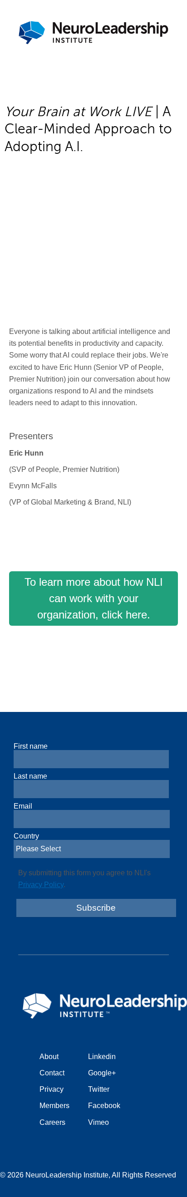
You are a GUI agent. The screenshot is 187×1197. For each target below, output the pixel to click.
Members (54, 1105)
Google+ (102, 1073)
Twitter (98, 1089)
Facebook (104, 1105)
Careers (52, 1122)
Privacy (51, 1089)
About (49, 1056)
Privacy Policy (41, 884)
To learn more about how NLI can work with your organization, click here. (94, 598)
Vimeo (98, 1122)
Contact (51, 1073)
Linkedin (102, 1056)
